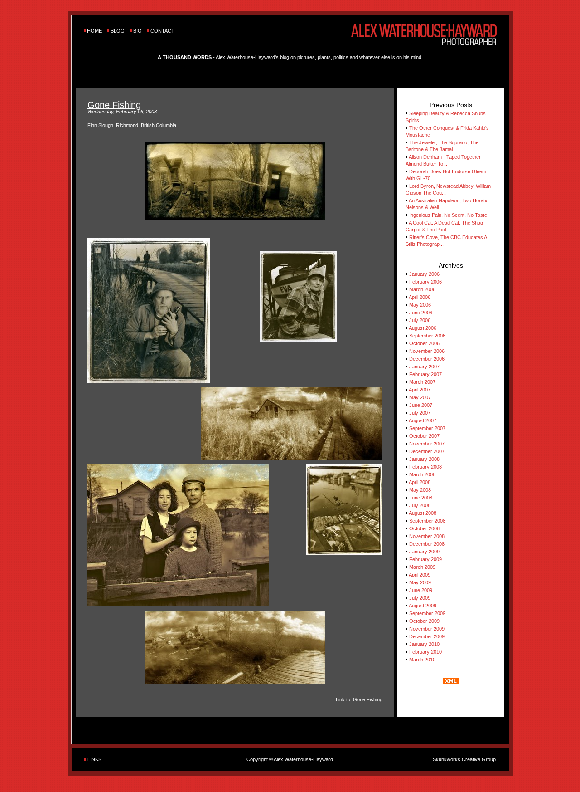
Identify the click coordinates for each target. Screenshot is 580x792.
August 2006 (422, 328)
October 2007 (424, 436)
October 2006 (424, 343)
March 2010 (422, 659)
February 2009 (425, 559)
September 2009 (427, 613)
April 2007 (419, 389)
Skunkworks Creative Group (464, 759)
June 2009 (420, 590)
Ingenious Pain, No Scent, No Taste (448, 215)
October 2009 (424, 621)
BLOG (118, 31)
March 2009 (422, 567)
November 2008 (427, 536)
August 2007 (422, 420)
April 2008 (419, 482)
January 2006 (424, 274)
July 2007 (419, 413)
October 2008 (424, 528)
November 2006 (427, 351)
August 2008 (422, 513)
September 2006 (427, 335)
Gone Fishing (114, 105)
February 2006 (425, 281)
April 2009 (419, 574)
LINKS (94, 759)
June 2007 (420, 405)
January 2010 (424, 644)
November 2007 (427, 443)
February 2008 (425, 466)
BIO (137, 31)
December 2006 (427, 359)
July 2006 (419, 320)
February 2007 (425, 374)
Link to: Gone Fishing (359, 699)
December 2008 (427, 544)
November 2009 (427, 628)
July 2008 (419, 505)
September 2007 (427, 428)
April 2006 (419, 297)
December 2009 (427, 636)
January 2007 (424, 366)
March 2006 (422, 289)
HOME (94, 31)
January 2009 (424, 551)
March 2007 (422, 382)
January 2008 (424, 459)
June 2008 (420, 497)
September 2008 (427, 520)
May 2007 (420, 397)
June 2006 (420, 312)
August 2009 (422, 605)
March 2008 (422, 474)
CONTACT (162, 31)
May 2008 (420, 490)
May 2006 (420, 305)
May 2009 (420, 582)
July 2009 (419, 598)
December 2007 (427, 451)
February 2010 (425, 652)
